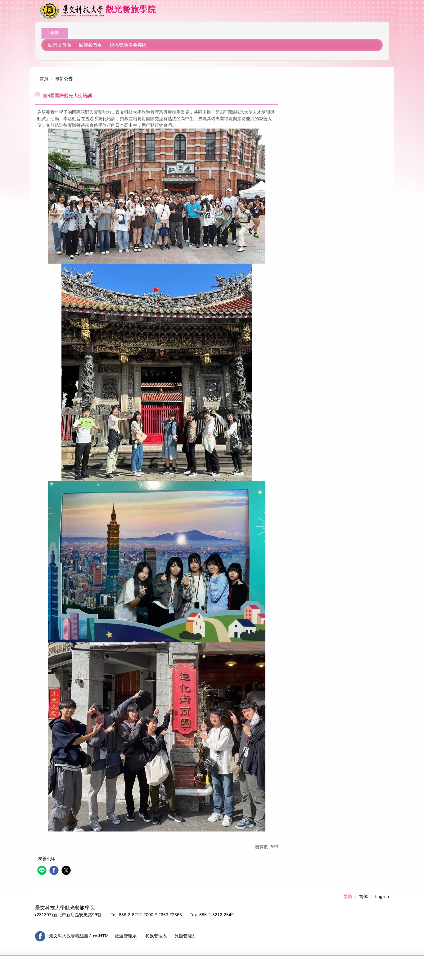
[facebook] (54, 871)
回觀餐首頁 (90, 45)
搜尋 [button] (54, 33)
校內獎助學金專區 (128, 45)
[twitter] (66, 871)
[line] (42, 871)
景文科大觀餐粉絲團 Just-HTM (79, 936)
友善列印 (47, 858)
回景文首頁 (59, 45)
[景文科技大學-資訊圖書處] (72, 11)
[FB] (40, 936)
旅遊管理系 (125, 936)
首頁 (44, 78)
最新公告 (64, 78)
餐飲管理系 (157, 936)
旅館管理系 (185, 936)
